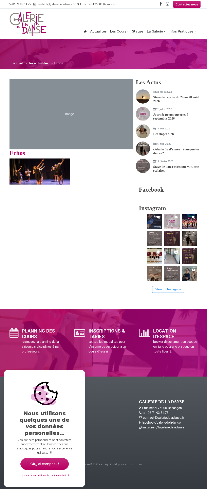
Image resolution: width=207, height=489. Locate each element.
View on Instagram (168, 289)
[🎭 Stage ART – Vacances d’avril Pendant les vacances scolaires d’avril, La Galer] (189, 256)
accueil (18, 63)
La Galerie (155, 31)
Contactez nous (187, 4)
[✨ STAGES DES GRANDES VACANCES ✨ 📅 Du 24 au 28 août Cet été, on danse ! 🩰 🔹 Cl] (154, 221)
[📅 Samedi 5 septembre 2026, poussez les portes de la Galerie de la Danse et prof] (172, 221)
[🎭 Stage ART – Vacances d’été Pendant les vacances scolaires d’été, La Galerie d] (172, 238)
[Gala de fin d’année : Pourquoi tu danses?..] (143, 149)
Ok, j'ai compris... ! (44, 464)
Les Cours (118, 31)
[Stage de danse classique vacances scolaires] (143, 166)
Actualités (98, 31)
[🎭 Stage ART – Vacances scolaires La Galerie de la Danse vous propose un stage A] (189, 273)
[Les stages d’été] (143, 131)
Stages (138, 31)
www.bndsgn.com (131, 464)
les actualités (39, 63)
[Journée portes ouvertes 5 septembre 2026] (143, 114)
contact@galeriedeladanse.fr (55, 4)
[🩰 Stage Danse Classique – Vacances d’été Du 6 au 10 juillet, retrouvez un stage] (154, 238)
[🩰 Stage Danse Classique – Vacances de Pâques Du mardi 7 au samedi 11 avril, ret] (172, 273)
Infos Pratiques (181, 31)
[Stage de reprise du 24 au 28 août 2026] (143, 96)
